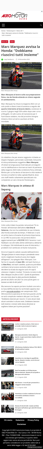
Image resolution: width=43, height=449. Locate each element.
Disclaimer (21, 424)
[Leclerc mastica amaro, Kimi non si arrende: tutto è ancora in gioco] (7, 327)
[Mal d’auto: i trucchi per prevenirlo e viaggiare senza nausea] (7, 385)
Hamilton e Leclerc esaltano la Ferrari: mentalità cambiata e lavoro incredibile (28, 395)
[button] (41, 25)
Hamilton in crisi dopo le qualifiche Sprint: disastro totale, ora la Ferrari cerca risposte (27, 360)
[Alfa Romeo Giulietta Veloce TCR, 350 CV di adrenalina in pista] (7, 350)
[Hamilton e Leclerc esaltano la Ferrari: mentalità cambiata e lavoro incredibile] (7, 396)
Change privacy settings (35, 447)
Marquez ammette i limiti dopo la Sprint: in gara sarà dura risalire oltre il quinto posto (28, 337)
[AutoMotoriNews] (14, 16)
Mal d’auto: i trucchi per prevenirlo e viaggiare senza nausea (27, 383)
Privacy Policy (33, 420)
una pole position (13, 291)
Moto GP (4, 42)
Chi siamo (8, 420)
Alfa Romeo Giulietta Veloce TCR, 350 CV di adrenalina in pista (28, 348)
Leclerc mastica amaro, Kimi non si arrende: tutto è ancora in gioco (27, 325)
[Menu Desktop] (3, 25)
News (12, 42)
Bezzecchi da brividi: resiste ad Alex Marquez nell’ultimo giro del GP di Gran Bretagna (28, 408)
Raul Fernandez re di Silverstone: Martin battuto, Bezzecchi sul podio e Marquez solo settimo (27, 372)
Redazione (20, 420)
